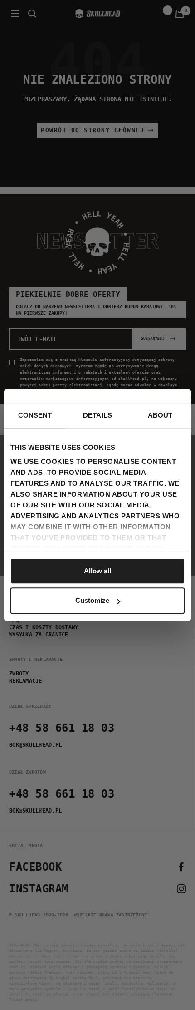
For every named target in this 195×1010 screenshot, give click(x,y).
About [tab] (160, 415)
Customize (92, 600)
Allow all (97, 571)
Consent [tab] (35, 415)
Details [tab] (97, 415)
